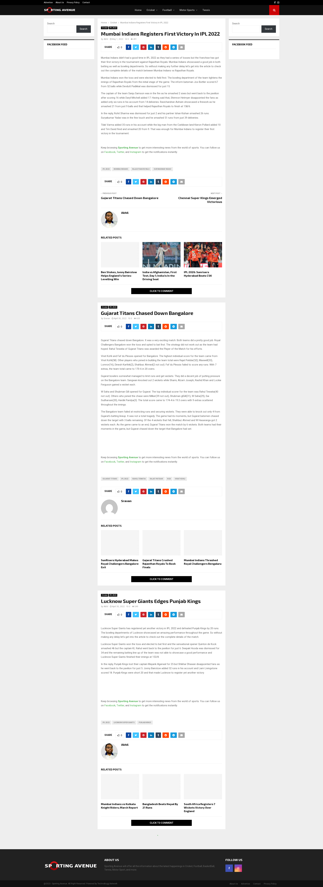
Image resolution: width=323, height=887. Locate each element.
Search (51, 23)
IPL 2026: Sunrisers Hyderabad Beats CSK (198, 273)
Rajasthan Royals (141, 169)
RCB (169, 479)
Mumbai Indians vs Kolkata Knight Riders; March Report (119, 805)
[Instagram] (238, 868)
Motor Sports (187, 10)
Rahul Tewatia (139, 479)
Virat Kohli (180, 479)
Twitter (120, 152)
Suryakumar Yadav (162, 169)
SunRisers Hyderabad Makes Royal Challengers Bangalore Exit (120, 563)
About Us (60, 2)
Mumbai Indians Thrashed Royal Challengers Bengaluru (202, 561)
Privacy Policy (73, 2)
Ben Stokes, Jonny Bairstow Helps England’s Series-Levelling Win (119, 275)
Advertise (48, 2)
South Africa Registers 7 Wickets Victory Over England (199, 807)
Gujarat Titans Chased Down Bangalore (129, 198)
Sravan (107, 318)
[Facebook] (229, 868)
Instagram (135, 152)
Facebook (109, 152)
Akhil (106, 39)
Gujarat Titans (110, 479)
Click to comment (161, 291)
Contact (86, 2)
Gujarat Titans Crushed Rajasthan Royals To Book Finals (159, 563)
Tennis (206, 10)
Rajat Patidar (156, 479)
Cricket (151, 10)
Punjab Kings (145, 722)
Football (167, 10)
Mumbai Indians (121, 169)
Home (138, 10)
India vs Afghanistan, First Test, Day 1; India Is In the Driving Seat (159, 275)
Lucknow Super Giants (124, 722)
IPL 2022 (113, 28)
